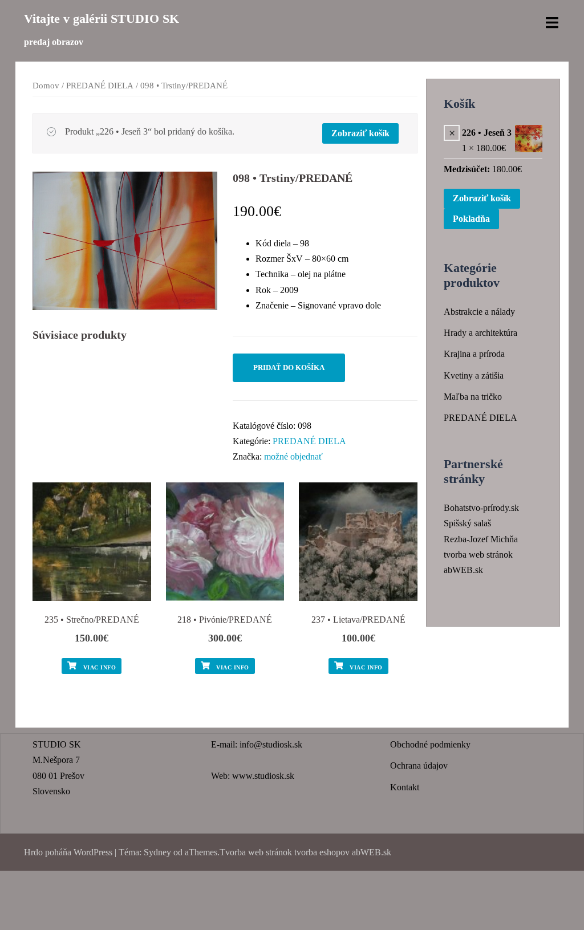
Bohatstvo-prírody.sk (481, 508)
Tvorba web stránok (256, 852)
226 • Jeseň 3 (487, 132)
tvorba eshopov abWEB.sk (341, 852)
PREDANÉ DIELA (99, 85)
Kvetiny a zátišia (474, 375)
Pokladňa (471, 219)
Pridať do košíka (289, 367)
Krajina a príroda (474, 354)
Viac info (98, 667)
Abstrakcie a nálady (479, 311)
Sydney (157, 852)
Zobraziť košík (360, 133)
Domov (46, 85)
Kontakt (404, 787)
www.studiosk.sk (263, 776)
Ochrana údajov (419, 765)
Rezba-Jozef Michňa (481, 539)
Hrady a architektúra (480, 333)
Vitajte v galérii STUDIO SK (101, 18)
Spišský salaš (467, 523)
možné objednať (293, 456)
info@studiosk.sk (271, 744)
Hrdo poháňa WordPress (68, 852)
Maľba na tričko (473, 396)
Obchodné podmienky (430, 744)
